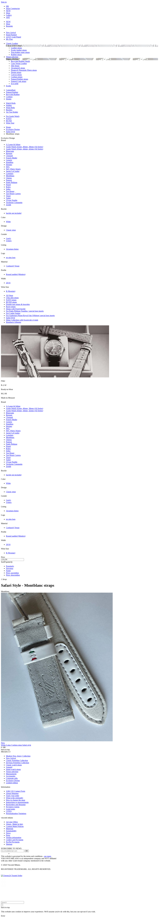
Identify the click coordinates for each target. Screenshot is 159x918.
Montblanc (10, 176)
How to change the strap (15, 800)
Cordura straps (16, 77)
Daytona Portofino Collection (17, 763)
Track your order (12, 796)
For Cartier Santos (13, 313)
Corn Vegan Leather (19, 63)
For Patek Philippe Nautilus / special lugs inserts (25, 311)
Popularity (10, 566)
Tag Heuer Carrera (13, 194)
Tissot (8, 196)
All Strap (9, 295)
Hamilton (9, 162)
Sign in (4, 2)
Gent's (8, 238)
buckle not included (13, 213)
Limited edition (12, 783)
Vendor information (13, 837)
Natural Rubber (12, 92)
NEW (8, 11)
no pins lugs (10, 257)
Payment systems (12, 807)
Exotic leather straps (19, 50)
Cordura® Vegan (12, 266)
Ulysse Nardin (11, 200)
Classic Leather (12, 43)
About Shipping (12, 793)
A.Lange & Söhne (13, 144)
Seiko (8, 189)
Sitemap (9, 844)
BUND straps (11, 302)
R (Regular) (10, 291)
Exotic (8, 86)
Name (8, 571)
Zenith (8, 205)
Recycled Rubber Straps (20, 61)
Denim (8, 99)
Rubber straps (16, 55)
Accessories (10, 776)
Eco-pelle (14, 84)
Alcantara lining (12, 249)
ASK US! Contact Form (15, 791)
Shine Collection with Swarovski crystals (22, 320)
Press (8, 835)
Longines (9, 173)
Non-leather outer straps (20, 52)
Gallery (9, 15)
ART (8, 17)
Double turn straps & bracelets (18, 304)
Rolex (8, 187)
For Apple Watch (12, 116)
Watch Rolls (11, 103)
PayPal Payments (13, 842)
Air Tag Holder (12, 112)
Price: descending (13, 575)
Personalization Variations (16, 813)
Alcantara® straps (18, 68)
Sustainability (11, 831)
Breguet (9, 153)
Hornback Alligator (13, 322)
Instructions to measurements (17, 802)
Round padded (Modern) (15, 274)
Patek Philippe (11, 182)
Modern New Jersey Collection (18, 756)
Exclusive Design (13, 780)
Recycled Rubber (13, 94)
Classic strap (11, 230)
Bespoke (9, 26)
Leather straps (16, 48)
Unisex (9, 241)
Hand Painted (11, 35)
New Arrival (11, 32)
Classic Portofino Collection (17, 760)
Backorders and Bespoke (16, 805)
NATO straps (11, 300)
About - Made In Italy (14, 824)
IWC (8, 167)
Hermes (9, 165)
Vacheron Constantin (14, 202)
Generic (9, 160)
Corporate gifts (12, 778)
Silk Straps (15, 66)
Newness (9, 568)
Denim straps (16, 72)
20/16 (8, 283)
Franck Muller (11, 158)
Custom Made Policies (15, 826)
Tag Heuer (10, 191)
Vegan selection (12, 57)
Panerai (9, 180)
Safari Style (10, 318)
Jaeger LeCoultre (12, 171)
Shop (8, 13)
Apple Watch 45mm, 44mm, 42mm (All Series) (24, 149)
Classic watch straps (14, 765)
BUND (9, 121)
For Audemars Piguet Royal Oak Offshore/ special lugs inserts (30, 315)
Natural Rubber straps (19, 79)
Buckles (9, 110)
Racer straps (11, 307)
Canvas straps (16, 75)
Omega (9, 178)
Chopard (9, 156)
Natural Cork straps (18, 81)
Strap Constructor (13, 8)
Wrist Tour (10, 123)
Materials (9, 829)
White (8, 222)
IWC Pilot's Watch (13, 169)
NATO (8, 118)
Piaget (8, 185)
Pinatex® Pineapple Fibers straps (24, 70)
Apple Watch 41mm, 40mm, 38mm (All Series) (24, 147)
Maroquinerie (11, 774)
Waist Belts (10, 108)
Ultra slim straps (12, 298)
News (8, 833)
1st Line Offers (12, 822)
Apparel (9, 767)
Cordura (9, 97)
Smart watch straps (13, 769)
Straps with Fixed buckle (15, 309)
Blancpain (10, 151)
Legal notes (10, 809)
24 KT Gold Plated (13, 37)
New (3, 743)
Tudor (8, 198)
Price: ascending (12, 573)
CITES (9, 811)
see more (47, 856)
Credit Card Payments (14, 840)
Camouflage (11, 90)
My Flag (9, 39)
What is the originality (14, 798)
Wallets (9, 105)
